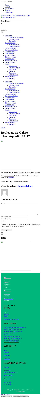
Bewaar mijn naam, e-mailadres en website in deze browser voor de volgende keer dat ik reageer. (20, 225)
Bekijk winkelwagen (6, 396)
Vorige (3, 127)
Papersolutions (9, 176)
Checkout (7, 359)
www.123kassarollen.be (11, 342)
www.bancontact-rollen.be (9, 334)
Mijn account (6, 351)
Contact (6, 367)
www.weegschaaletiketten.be (13, 331)
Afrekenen (16, 396)
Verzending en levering (7, 383)
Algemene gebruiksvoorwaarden (10, 371)
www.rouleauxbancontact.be (13, 329)
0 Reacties (11, 177)
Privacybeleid (8, 375)
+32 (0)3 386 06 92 (6, 314)
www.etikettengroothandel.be (13, 338)
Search (3, 21)
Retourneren (8, 379)
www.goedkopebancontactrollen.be (15, 327)
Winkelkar (7, 355)
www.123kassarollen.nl (11, 340)
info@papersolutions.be (11, 319)
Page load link (5, 394)
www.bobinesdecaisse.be (12, 336)
